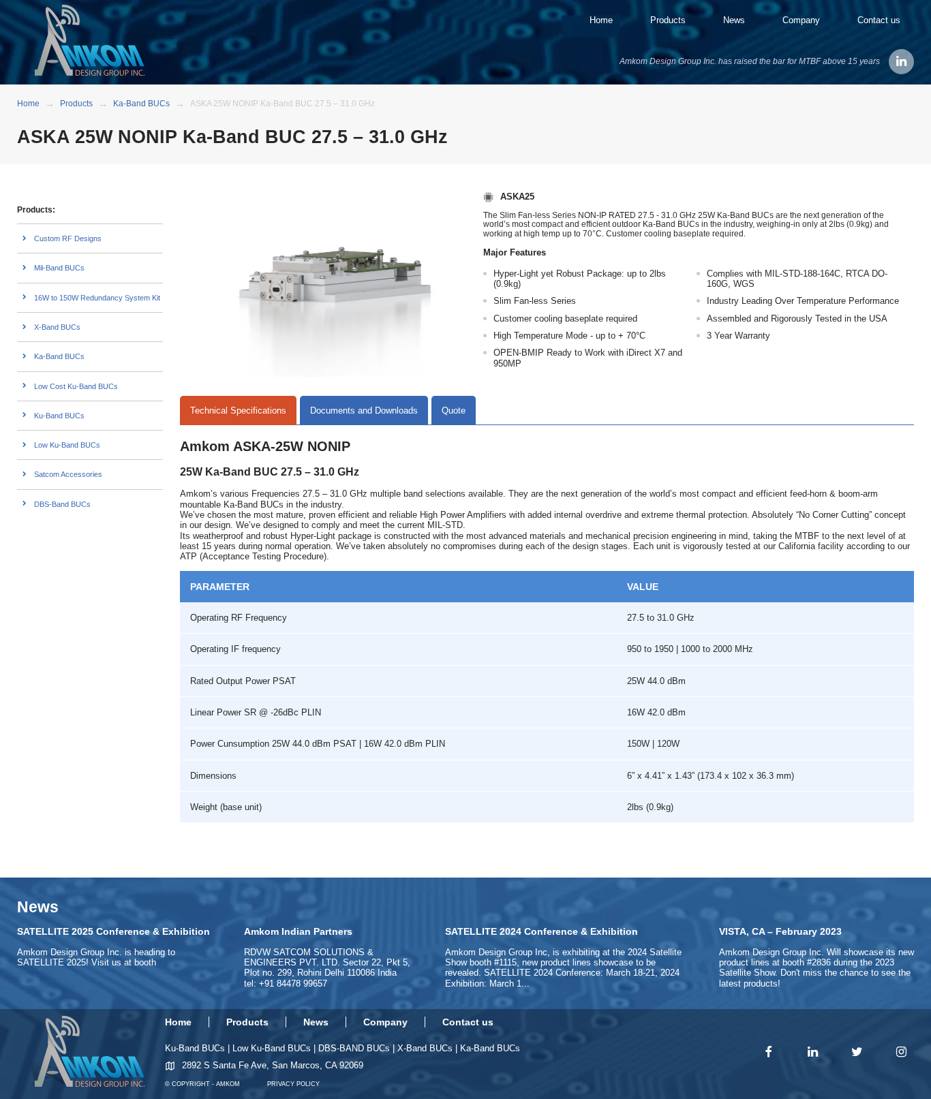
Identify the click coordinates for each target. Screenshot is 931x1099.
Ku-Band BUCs (59, 416)
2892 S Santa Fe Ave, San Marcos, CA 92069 (272, 1065)
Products (668, 20)
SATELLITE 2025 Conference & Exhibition (113, 931)
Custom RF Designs (68, 238)
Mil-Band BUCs (59, 268)
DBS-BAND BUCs (354, 1048)
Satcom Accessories (68, 474)
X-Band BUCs (57, 327)
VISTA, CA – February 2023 (780, 931)
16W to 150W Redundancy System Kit (97, 298)
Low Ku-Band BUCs (67, 445)
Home (601, 20)
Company (801, 20)
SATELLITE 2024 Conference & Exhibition (541, 931)
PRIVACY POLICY (293, 1084)
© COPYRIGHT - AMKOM (202, 1084)
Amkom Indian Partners (298, 931)
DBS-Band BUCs (62, 504)
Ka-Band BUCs (59, 356)
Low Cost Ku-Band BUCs (76, 386)
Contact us (878, 20)
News (734, 20)
